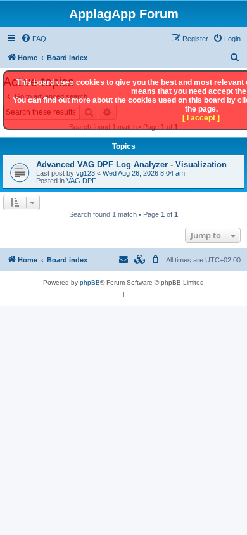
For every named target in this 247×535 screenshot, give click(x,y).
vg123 (85, 173)
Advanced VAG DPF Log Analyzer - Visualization (131, 164)
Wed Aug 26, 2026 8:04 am (144, 173)
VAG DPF (81, 180)
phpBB (90, 282)
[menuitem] (33, 38)
